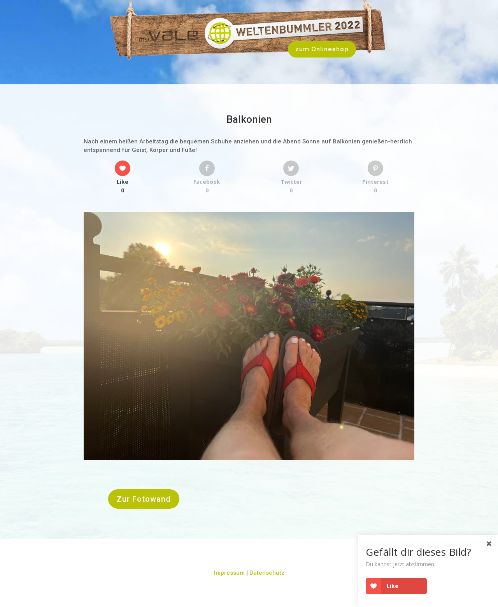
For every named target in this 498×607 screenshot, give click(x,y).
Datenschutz (266, 572)
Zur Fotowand (144, 499)
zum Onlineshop (322, 49)
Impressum (229, 572)
